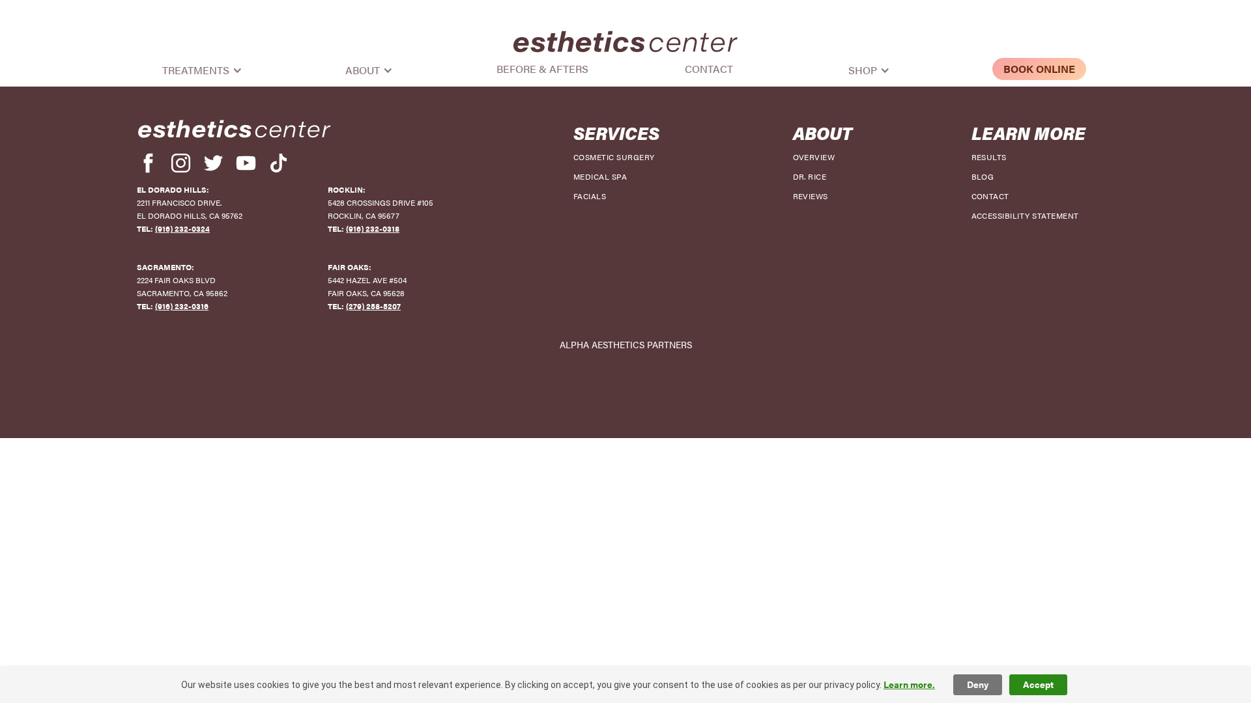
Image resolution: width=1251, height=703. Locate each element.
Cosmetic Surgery (614, 157)
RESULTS (989, 157)
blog (982, 176)
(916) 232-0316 (181, 306)
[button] (208, 70)
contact (990, 196)
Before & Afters (542, 69)
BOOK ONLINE (1039, 68)
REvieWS (810, 196)
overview (814, 157)
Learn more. (909, 684)
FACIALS (589, 196)
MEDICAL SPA (600, 176)
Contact (709, 69)
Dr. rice (810, 176)
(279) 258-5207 (373, 306)
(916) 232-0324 (182, 228)
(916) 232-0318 (372, 228)
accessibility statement (1025, 215)
